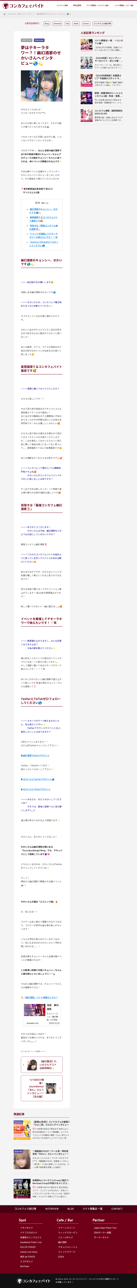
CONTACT (117, 1209)
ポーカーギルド (101, 1237)
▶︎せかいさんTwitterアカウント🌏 (37, 779)
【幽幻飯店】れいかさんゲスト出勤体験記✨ (48, 1065)
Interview (12, 14)
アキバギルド (26, 1228)
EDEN (61, 1257)
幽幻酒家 (62, 1242)
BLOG (70, 1209)
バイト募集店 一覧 (92, 1209)
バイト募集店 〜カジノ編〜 (124, 5)
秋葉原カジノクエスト (31, 1237)
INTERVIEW (52, 1209)
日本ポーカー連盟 (102, 1233)
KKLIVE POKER (27, 1247)
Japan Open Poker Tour (105, 1228)
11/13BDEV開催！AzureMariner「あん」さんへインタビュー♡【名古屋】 (35, 1088)
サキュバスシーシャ (67, 1247)
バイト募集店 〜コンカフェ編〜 (97, 5)
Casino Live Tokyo (28, 1252)
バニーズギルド (65, 1237)
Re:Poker (24, 1266)
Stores (86, 24)
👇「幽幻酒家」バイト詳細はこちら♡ (39, 997)
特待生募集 (77, 5)
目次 (37, 203)
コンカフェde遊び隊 (102, 24)
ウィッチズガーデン (67, 1233)
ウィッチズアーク (66, 1252)
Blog (47, 24)
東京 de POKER (27, 1257)
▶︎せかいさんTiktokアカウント (36, 789)
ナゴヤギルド (26, 1261)
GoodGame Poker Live (31, 1242)
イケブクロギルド (28, 1233)
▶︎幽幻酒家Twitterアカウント (35, 755)
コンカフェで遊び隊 (25, 1209)
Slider (76, 24)
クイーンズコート (66, 1228)
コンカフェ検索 (62, 5)
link (67, 24)
